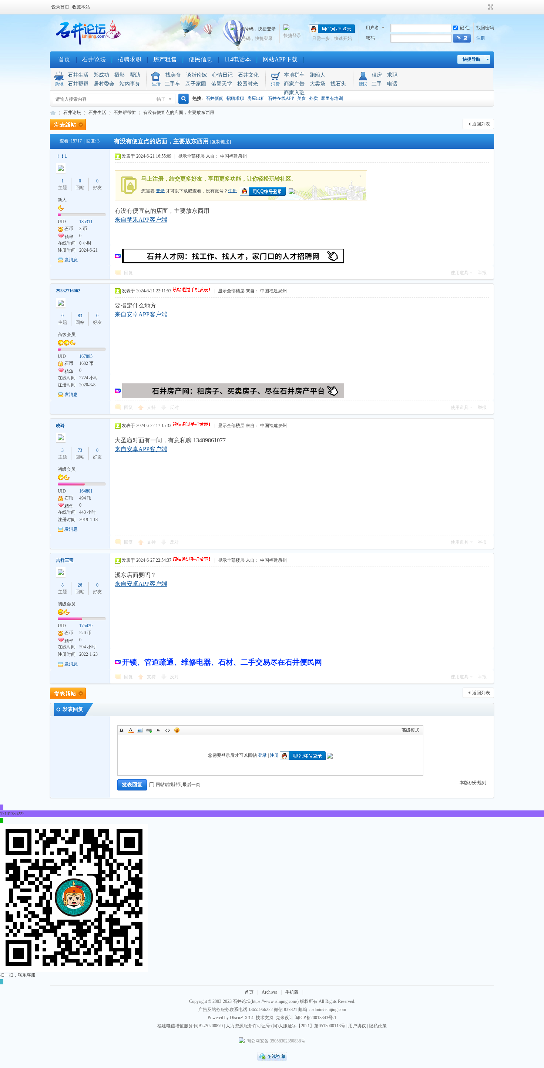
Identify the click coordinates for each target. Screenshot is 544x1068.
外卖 (313, 98)
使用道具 (460, 272)
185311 (86, 221)
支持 (152, 407)
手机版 (292, 992)
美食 (301, 98)
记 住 (465, 27)
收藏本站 (81, 7)
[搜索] (182, 99)
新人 (62, 199)
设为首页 (60, 7)
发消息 (71, 259)
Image (140, 730)
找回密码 (485, 27)
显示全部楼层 (191, 156)
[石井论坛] (86, 43)
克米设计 (284, 1017)
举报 (482, 272)
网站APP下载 (280, 59)
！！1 (61, 156)
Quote (158, 730)
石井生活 (97, 112)
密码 (370, 38)
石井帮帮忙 (125, 112)
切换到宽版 (490, 7)
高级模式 (410, 730)
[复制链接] (220, 141)
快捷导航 (471, 59)
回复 (128, 272)
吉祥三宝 (65, 560)
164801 (86, 491)
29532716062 (68, 290)
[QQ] (272, 1059)
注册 (480, 38)
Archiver (269, 992)
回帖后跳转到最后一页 (178, 784)
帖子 (161, 99)
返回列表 (481, 124)
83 (80, 315)
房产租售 (165, 59)
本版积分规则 (473, 782)
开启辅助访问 (484, 7)
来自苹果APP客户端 (141, 219)
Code (167, 730)
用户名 (372, 27)
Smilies (177, 730)
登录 (160, 190)
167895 (86, 356)
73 (80, 450)
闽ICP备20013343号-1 (315, 1017)
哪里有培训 (332, 98)
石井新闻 (215, 98)
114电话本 (237, 59)
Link (149, 730)
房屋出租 (256, 98)
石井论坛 (94, 59)
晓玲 (60, 425)
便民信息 (200, 59)
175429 (86, 625)
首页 (64, 59)
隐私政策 (378, 1025)
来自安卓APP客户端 (141, 314)
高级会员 (66, 334)
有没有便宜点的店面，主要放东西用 (178, 112)
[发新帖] (68, 124)
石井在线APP (281, 98)
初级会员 (66, 469)
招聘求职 (129, 59)
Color (130, 730)
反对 (174, 407)
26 (80, 585)
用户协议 (357, 1025)
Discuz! (237, 1017)
